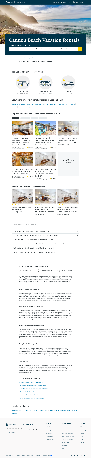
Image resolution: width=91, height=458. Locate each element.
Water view (53, 104)
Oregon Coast (28, 410)
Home (20, 58)
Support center (49, 433)
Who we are (83, 427)
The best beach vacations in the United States (31, 395)
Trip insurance (49, 436)
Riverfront (45, 104)
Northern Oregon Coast (40, 410)
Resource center (66, 442)
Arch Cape (75, 410)
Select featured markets (68, 436)
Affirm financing (50, 439)
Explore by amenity (50, 427)
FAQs (63, 448)
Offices (82, 442)
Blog (81, 436)
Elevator (14, 107)
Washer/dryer (29, 107)
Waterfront (61, 104)
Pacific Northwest (17, 410)
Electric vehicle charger (18, 104)
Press (81, 439)
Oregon (29, 58)
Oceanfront (38, 104)
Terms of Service (30, 455)
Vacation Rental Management (60, 2)
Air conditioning (70, 104)
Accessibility (38, 455)
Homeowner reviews (66, 430)
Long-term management (68, 439)
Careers (82, 433)
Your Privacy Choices (46, 455)
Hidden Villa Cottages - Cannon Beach (60, 410)
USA (24, 58)
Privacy (23, 455)
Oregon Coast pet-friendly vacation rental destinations (33, 388)
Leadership (83, 430)
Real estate (64, 445)
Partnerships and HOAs (67, 433)
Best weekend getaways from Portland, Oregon (31, 398)
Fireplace (21, 107)
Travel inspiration (50, 430)
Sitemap (18, 455)
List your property (66, 427)
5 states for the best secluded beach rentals (31, 392)
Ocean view (30, 104)
